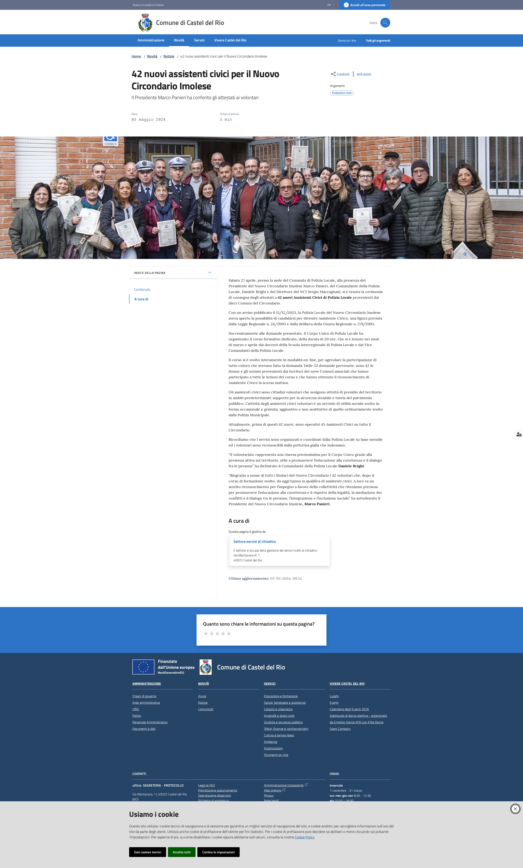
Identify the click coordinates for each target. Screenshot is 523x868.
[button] (385, 23)
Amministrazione (146, 683)
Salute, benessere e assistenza (285, 702)
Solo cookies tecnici (147, 852)
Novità (152, 56)
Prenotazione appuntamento (217, 790)
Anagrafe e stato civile (279, 715)
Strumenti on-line (276, 754)
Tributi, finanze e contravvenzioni (286, 728)
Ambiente (270, 741)
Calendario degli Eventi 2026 (349, 709)
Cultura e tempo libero (279, 735)
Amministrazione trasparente (284, 785)
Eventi (334, 702)
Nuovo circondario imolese (148, 5)
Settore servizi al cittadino (255, 541)
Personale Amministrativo (150, 722)
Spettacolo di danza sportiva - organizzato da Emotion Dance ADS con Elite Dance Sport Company (358, 722)
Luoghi (334, 696)
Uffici (135, 709)
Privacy (269, 795)
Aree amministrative (146, 702)
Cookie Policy (305, 837)
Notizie (168, 56)
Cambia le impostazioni (218, 852)
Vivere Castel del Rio (347, 683)
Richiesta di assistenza (213, 800)
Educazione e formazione (281, 696)
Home (136, 56)
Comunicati (205, 709)
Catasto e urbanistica (278, 709)
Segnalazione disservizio (214, 795)
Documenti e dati (143, 728)
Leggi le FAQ (206, 785)
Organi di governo (144, 696)
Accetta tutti (182, 852)
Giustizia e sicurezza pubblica (283, 722)
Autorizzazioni (273, 748)
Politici (136, 715)
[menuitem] (151, 40)
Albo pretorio (272, 790)
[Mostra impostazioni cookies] (519, 434)
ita (329, 5)
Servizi (270, 683)
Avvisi (202, 696)
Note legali (271, 800)
